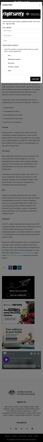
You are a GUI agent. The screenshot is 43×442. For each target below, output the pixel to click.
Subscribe (35, 79)
